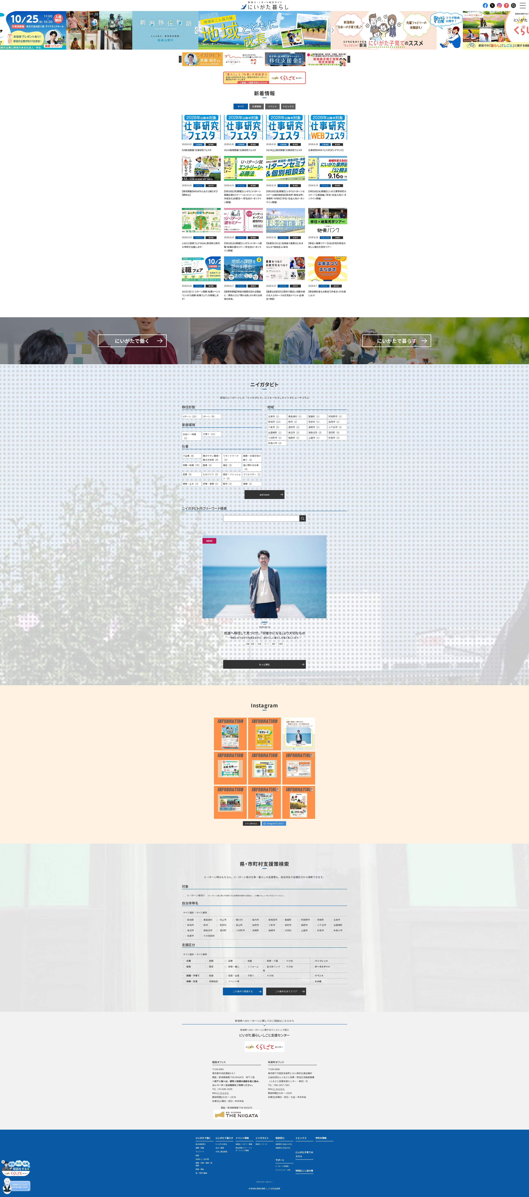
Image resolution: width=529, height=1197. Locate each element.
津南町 (255, 930)
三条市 (271, 925)
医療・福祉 (200, 1169)
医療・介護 (272, 960)
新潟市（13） (275, 421)
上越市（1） (314, 437)
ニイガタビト (262, 1138)
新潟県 (190, 919)
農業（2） (208, 465)
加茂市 (255, 925)
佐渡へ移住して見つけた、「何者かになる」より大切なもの (264, 633)
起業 (230, 960)
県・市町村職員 (201, 1173)
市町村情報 (320, 1138)
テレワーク (200, 1151)
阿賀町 (320, 919)
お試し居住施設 (221, 1151)
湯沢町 (222, 930)
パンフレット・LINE (283, 1170)
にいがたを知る (221, 1144)
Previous (196, 30)
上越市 (304, 930)
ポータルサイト (322, 966)
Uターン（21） (190, 416)
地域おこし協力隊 (202, 1159)
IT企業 (259, 644)
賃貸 (210, 966)
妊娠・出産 (233, 975)
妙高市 (320, 930)
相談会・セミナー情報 (244, 1144)
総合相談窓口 (201, 1144)
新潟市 (190, 925)
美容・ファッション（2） (232, 476)
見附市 (287, 925)
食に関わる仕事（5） (251, 467)
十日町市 (240, 930)
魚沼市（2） (294, 432)
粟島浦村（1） (295, 416)
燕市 (205, 925)
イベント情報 (242, 1138)
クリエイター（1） (252, 474)
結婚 (210, 975)
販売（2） (228, 483)
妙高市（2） (335, 437)
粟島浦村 (207, 919)
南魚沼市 (207, 930)
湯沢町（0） (335, 432)
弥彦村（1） (314, 421)
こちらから (223, 1093)
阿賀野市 (305, 919)
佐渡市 (280, 644)
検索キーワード (261, 1144)
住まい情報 (220, 1148)
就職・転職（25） (192, 465)
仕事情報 (256, 106)
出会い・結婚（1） (189, 436)
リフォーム (253, 966)
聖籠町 (287, 919)
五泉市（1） (274, 416)
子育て (250, 975)
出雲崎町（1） (275, 432)
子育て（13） (209, 434)
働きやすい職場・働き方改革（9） (212, 457)
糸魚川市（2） (275, 443)
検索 (302, 518)
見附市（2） (294, 427)
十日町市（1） (275, 437)
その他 (289, 960)
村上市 (222, 919)
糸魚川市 (337, 930)
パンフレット (321, 960)
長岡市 (304, 925)
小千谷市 (321, 925)
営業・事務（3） (211, 483)
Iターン (266, 644)
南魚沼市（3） (315, 432)
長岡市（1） (314, 427)
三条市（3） (274, 427)
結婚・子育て (193, 975)
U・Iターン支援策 (282, 1166)
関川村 (239, 919)
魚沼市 (190, 930)
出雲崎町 (337, 925)
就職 (210, 960)
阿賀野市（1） (336, 416)
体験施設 (213, 981)
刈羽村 (287, 930)
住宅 (188, 966)
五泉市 (336, 919)
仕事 (188, 960)
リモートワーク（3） (230, 457)
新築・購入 (233, 966)
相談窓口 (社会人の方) (284, 1144)
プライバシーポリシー (264, 1182)
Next (332, 30)
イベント (272, 106)
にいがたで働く (203, 1138)
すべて (241, 106)
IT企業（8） (189, 455)
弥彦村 (222, 925)
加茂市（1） (335, 421)
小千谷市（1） (336, 427)
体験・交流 (191, 981)
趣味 (273, 644)
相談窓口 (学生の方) (283, 1148)
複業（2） (248, 483)
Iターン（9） (209, 416)
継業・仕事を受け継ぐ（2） (252, 457)
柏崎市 (271, 930)
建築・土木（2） (191, 483)
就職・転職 (250, 644)
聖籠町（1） (314, 416)
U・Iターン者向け (196, 895)
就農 (249, 960)
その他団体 (208, 935)
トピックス (288, 106)
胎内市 (255, 919)
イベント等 (233, 981)
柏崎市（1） (294, 437)
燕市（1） (293, 421)
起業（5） (188, 474)
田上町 (239, 925)
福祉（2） (228, 465)
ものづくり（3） (211, 474)
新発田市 (272, 919)
